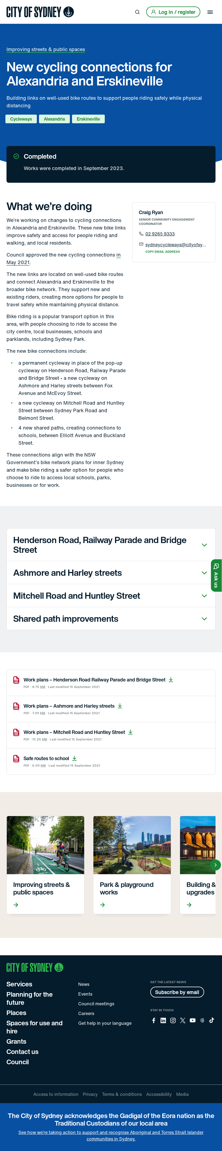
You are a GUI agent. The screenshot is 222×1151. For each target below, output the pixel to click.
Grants (16, 1041)
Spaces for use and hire (34, 1027)
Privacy (90, 1094)
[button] (216, 575)
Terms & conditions (122, 1094)
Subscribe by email (177, 992)
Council (17, 1062)
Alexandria (54, 119)
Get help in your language (105, 1023)
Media (182, 1094)
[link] (40, 11)
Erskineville (88, 119)
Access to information (56, 1094)
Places (16, 1012)
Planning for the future (29, 998)
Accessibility (159, 1094)
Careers (86, 1013)
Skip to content (13, 5)
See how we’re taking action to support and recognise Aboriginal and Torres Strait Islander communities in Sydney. (111, 1135)
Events (85, 994)
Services (19, 984)
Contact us (22, 1051)
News (83, 984)
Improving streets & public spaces (45, 49)
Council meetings (96, 1003)
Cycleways (21, 119)
